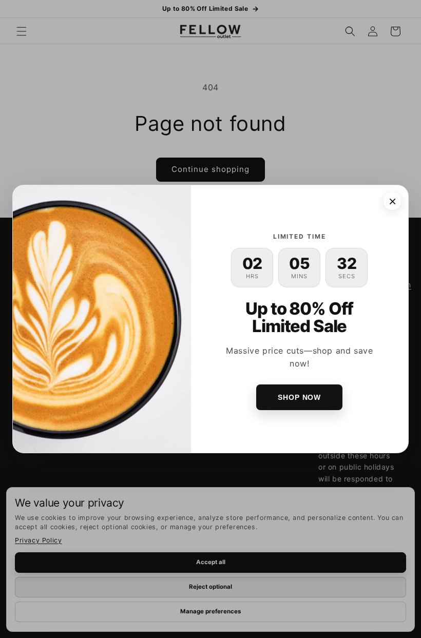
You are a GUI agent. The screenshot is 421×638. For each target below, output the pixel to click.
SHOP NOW (299, 397)
